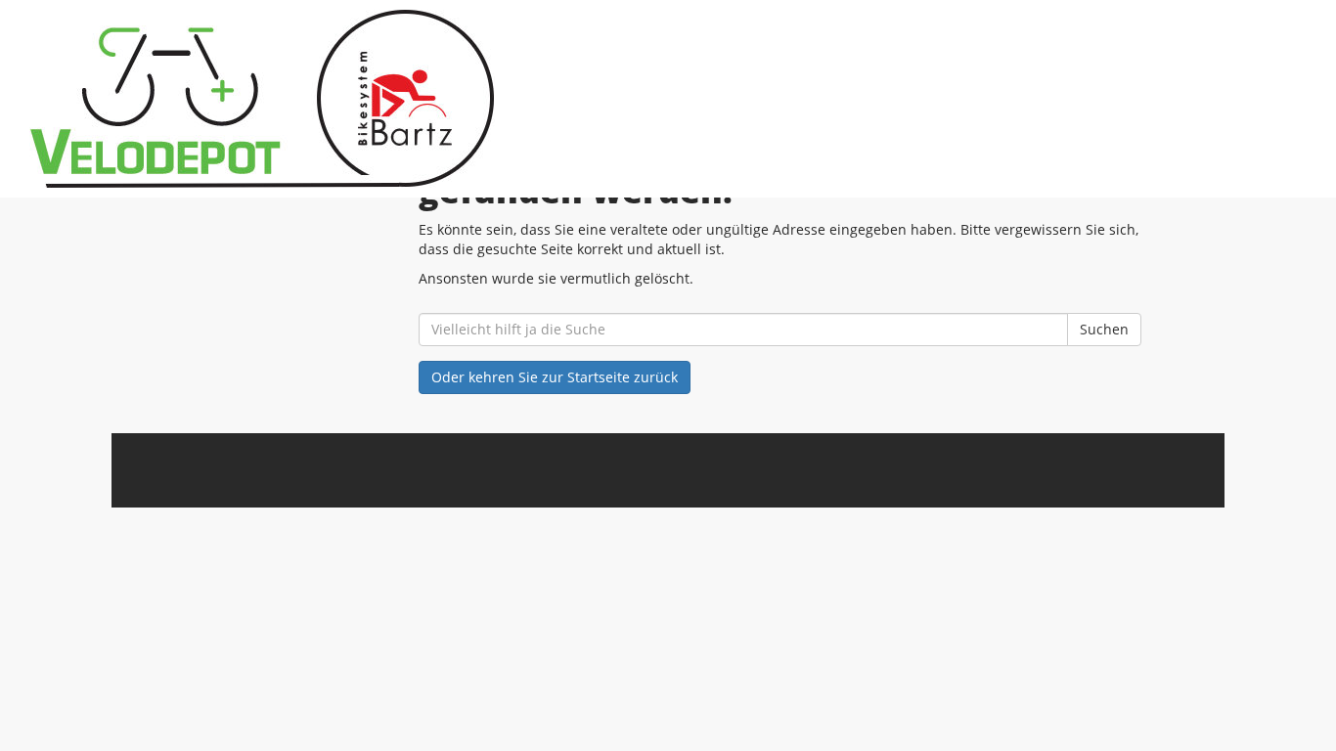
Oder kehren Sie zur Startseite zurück (554, 377)
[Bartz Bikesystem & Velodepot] (287, 99)
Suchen (1104, 329)
